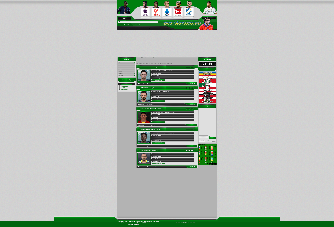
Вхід (205, 18)
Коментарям (156, 63)
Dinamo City (121, 75)
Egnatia (120, 71)
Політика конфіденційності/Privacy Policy (185, 222)
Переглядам (169, 63)
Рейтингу (151, 63)
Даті (144, 63)
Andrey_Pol (158, 78)
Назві (147, 63)
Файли (142, 57)
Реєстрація (211, 18)
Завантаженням (163, 63)
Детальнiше (192, 83)
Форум (124, 18)
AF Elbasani (121, 73)
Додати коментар (158, 80)
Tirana (120, 62)
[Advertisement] (167, 43)
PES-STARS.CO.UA (123, 28)
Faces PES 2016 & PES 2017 (135, 28)
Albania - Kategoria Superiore (149, 28)
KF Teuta (160, 73)
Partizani (121, 64)
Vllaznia (120, 69)
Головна (138, 57)
